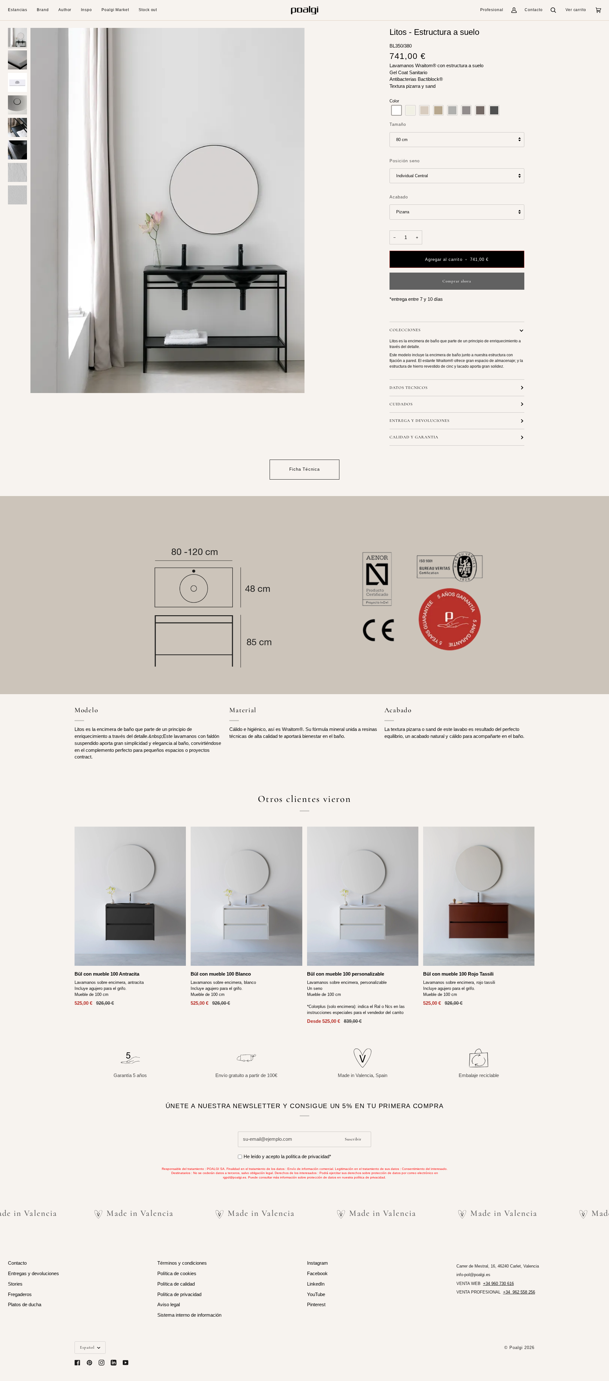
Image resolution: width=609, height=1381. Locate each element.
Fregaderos (20, 1294)
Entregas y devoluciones (33, 1273)
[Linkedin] (113, 1362)
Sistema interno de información (189, 1315)
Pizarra (402, 212)
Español (88, 1347)
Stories (15, 1284)
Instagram (317, 1263)
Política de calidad (176, 1284)
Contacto (534, 10)
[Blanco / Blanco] (362, 896)
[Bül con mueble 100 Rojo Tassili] (478, 896)
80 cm (402, 139)
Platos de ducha (24, 1304)
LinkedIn (315, 1284)
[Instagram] (101, 1362)
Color (394, 101)
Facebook (317, 1273)
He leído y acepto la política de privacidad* (287, 1156)
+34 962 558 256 (519, 1292)
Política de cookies (176, 1273)
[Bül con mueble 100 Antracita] (130, 896)
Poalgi (516, 1347)
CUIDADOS (401, 404)
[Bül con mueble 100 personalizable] (362, 896)
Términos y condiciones (182, 1263)
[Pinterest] (89, 1362)
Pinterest (316, 1304)
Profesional (491, 10)
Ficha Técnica (304, 469)
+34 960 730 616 (498, 1283)
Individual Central (412, 175)
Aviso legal (168, 1304)
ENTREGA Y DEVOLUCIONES (419, 420)
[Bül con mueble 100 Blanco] (246, 896)
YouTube (316, 1294)
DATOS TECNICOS (409, 387)
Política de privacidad (179, 1294)
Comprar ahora (456, 281)
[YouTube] (125, 1362)
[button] (20, 10)
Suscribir (353, 1139)
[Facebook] (77, 1362)
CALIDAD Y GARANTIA (414, 437)
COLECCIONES (405, 329)
